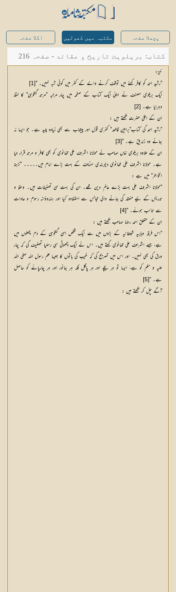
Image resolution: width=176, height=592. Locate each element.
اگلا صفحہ (30, 38)
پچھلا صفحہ (145, 38)
